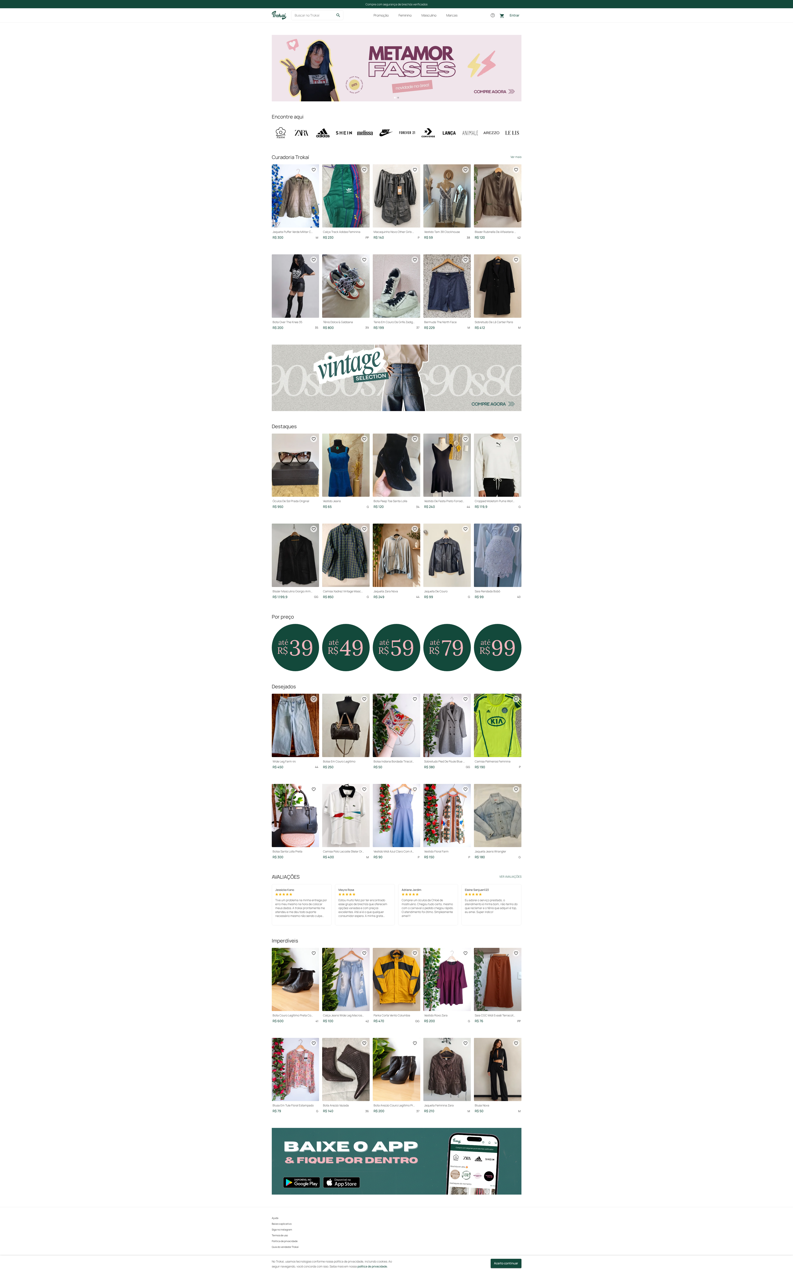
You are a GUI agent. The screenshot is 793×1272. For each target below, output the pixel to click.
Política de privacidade (285, 1241)
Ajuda (275, 1218)
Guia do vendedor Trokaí (285, 1247)
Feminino (405, 15)
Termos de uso (280, 1235)
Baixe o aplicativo (282, 1224)
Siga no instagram (282, 1229)
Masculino (428, 15)
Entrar (514, 15)
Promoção (381, 15)
